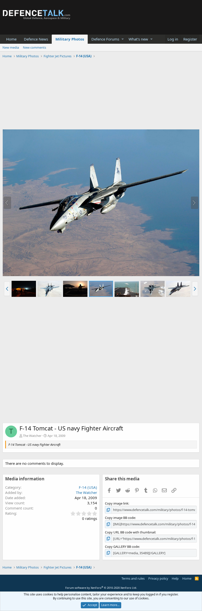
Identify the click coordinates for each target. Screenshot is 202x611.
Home (11, 39)
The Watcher (32, 435)
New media (10, 47)
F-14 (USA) (88, 487)
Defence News (36, 39)
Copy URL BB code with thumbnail (130, 532)
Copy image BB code (120, 517)
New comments (34, 47)
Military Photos (69, 39)
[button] (122, 39)
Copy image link (116, 503)
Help (175, 578)
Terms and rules (133, 578)
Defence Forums (105, 39)
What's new (138, 39)
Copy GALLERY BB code (122, 546)
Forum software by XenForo (101, 588)
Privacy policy (158, 578)
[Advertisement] (101, 94)
